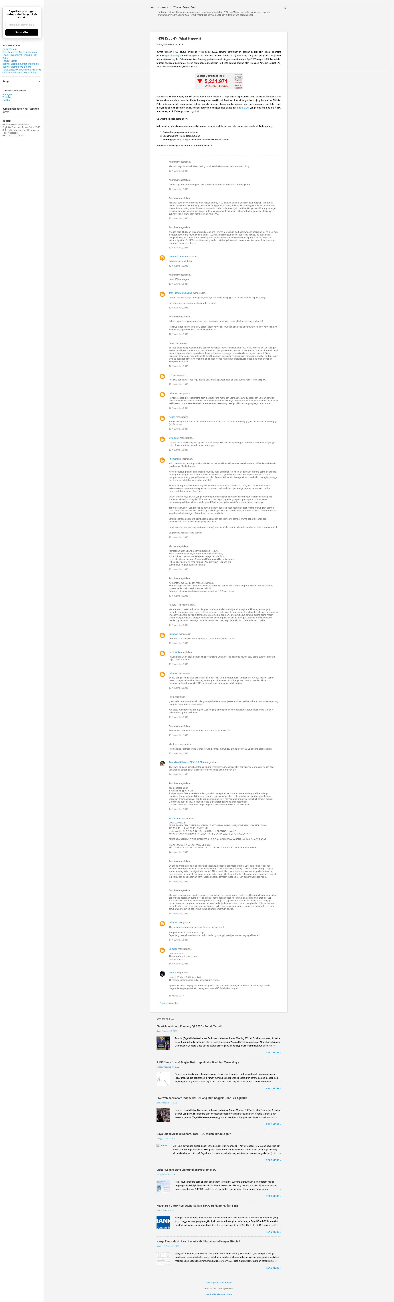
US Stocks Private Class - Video (19, 72)
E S (170, 375)
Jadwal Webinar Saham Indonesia (20, 63)
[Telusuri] (285, 8)
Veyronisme (175, 818)
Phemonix (174, 458)
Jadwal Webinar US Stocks (16, 66)
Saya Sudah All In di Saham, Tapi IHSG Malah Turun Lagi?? (194, 1133)
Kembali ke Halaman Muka (219, 1294)
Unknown (173, 393)
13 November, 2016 (178, 569)
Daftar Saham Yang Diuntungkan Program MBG (186, 1169)
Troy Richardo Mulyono (180, 293)
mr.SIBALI (174, 652)
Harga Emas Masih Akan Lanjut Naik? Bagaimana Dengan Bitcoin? (198, 1241)
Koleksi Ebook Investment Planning (21, 69)
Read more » (273, 1052)
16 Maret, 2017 (176, 995)
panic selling (172, 55)
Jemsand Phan (176, 256)
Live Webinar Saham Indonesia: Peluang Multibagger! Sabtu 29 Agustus (202, 1098)
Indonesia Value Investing (177, 7)
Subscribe (21, 32)
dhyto (172, 972)
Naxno (172, 417)
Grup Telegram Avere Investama (19, 52)
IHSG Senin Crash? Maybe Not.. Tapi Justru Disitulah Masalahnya (198, 1062)
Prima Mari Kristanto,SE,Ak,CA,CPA (186, 762)
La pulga (173, 949)
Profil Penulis (9, 49)
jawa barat (174, 438)
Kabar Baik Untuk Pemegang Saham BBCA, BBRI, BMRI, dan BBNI (197, 1205)
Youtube (6, 97)
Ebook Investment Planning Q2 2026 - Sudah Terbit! (189, 1026)
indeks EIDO (243, 107)
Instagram (7, 94)
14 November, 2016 (178, 774)
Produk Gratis (9, 60)
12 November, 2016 (178, 171)
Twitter (6, 100)
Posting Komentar (169, 1003)
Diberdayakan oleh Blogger (219, 1282)
